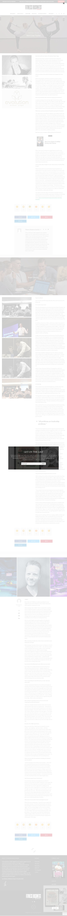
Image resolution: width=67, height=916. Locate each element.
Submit (43, 463)
